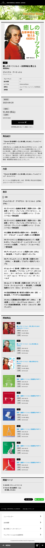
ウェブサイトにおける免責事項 (13, 535)
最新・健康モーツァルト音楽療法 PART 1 (28, 379)
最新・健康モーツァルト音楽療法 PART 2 (28, 396)
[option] (22, 42)
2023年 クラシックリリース (13, 485)
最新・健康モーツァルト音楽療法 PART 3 (28, 412)
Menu (42, 2)
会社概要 (6, 522)
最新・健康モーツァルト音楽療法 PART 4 (28, 429)
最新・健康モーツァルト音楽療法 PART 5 (28, 446)
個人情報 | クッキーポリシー (12, 529)
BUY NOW (37, 545)
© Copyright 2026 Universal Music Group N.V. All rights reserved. (22, 540)
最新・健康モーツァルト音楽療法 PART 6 (28, 462)
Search (37, 2)
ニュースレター (8, 516)
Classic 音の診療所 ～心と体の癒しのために (13, 489)
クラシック (31, 508)
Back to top (42, 545)
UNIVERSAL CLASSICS (13, 508)
